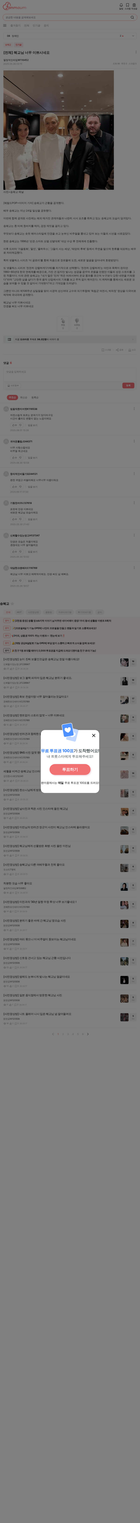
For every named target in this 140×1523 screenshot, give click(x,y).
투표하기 (70, 769)
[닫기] (94, 735)
